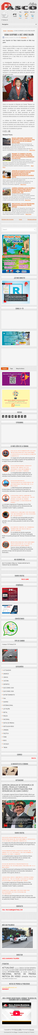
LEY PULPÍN (6, 709)
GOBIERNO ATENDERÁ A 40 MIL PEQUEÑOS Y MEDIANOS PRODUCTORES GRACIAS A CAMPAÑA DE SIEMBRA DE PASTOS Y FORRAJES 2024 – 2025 (23, 190)
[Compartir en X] (7, 131)
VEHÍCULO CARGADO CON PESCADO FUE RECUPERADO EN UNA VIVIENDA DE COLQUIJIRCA (23, 514)
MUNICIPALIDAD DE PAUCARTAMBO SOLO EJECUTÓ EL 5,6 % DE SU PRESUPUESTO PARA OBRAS (23, 544)
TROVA (5, 747)
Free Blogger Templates (17, 1032)
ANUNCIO (6, 674)
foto (4, 698)
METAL (5, 712)
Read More (32, 150)
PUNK (5, 737)
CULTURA (6, 681)
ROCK (4, 740)
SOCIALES (6, 744)
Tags (11, 368)
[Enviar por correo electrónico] (4, 131)
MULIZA (5, 716)
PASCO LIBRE (18, 1029)
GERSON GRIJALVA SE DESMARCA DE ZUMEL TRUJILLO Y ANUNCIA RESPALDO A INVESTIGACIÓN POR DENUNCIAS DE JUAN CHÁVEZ (18, 788)
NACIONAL (10, 30)
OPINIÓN (5, 730)
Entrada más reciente (7, 219)
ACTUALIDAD (7, 670)
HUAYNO (5, 702)
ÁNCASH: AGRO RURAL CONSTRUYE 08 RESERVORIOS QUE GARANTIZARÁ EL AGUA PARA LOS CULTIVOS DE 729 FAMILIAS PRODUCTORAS (23, 140)
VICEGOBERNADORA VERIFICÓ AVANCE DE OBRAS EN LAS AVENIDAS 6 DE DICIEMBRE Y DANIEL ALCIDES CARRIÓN (17, 852)
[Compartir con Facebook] (9, 131)
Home (4, 30)
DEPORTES (6, 684)
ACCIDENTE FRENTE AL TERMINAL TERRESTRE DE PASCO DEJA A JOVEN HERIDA (22, 529)
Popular (4, 368)
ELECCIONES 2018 (8, 691)
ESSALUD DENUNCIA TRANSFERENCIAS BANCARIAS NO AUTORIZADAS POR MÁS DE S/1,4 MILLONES (18, 865)
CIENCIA (5, 677)
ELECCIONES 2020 (8, 688)
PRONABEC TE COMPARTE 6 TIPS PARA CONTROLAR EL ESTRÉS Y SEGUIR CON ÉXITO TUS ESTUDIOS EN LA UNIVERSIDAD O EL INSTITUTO (23, 156)
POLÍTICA (6, 733)
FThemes (31, 1032)
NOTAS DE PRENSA (8, 723)
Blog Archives (20, 368)
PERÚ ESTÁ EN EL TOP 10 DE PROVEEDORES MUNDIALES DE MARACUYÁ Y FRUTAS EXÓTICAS (23, 205)
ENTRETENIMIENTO (9, 695)
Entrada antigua (32, 219)
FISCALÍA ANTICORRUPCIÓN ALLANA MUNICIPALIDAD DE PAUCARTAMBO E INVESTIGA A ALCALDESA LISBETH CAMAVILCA (18, 839)
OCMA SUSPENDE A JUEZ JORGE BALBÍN (19, 35)
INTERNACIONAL (8, 705)
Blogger (31, 1029)
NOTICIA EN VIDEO (8, 726)
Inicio (20, 219)
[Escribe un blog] (5, 131)
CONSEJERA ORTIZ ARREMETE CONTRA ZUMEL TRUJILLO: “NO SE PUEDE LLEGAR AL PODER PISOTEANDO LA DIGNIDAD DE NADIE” (23, 499)
